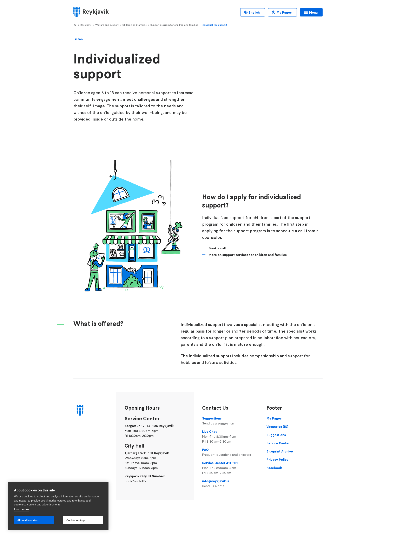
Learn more (21, 509)
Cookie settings (75, 520)
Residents (86, 24)
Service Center (278, 443)
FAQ (226, 452)
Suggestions (218, 420)
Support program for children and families (174, 24)
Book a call (217, 248)
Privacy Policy (277, 459)
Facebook (274, 468)
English (254, 12)
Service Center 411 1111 (220, 468)
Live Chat (219, 436)
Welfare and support (107, 24)
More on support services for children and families (248, 255)
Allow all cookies (27, 520)
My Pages (284, 12)
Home (75, 25)
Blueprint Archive (279, 451)
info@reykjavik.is (215, 483)
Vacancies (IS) (277, 426)
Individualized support (214, 24)
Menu (313, 12)
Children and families (134, 24)
